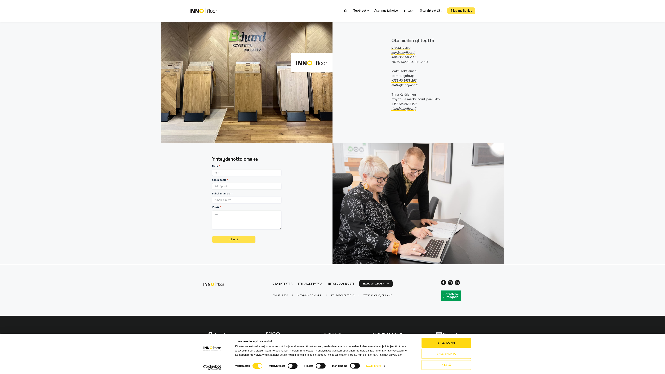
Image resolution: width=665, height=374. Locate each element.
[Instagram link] (450, 282)
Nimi (216, 166)
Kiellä (446, 364)
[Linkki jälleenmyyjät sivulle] (310, 284)
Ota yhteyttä (430, 10)
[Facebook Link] (443, 282)
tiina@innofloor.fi (403, 108)
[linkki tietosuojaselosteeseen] (340, 284)
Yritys (408, 10)
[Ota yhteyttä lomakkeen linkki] (282, 284)
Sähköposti (220, 179)
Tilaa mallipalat (461, 10)
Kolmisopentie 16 (403, 57)
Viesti (216, 207)
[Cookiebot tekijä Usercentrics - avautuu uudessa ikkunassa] (212, 367)
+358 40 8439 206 (403, 80)
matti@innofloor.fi (404, 85)
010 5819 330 (400, 48)
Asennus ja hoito (386, 10)
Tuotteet (360, 10)
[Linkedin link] (457, 282)
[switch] (293, 365)
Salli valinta (446, 353)
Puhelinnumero (222, 193)
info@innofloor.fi (403, 52)
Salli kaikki (446, 342)
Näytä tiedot (373, 365)
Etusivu (346, 11)
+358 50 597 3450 (403, 104)
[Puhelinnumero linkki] (280, 295)
